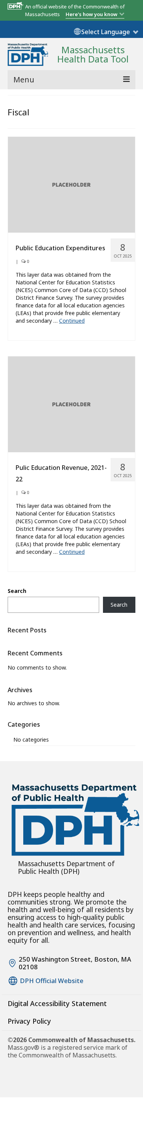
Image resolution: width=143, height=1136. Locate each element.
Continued (72, 320)
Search (17, 590)
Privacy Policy (29, 1021)
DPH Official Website (52, 981)
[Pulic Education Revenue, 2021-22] (71, 403)
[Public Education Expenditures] (71, 184)
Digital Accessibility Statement (57, 1003)
